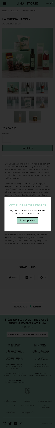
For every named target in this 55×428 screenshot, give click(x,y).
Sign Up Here (28, 220)
